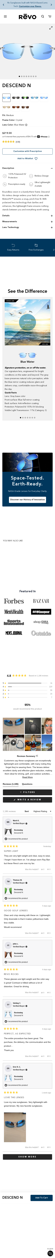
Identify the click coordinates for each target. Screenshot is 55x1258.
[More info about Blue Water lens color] (26, 125)
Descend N (18, 833)
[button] (3, 4)
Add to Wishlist (25, 159)
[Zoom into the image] (27, 51)
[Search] (43, 16)
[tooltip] (37, 756)
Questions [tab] (27, 785)
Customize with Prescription (27, 151)
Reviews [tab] (10, 785)
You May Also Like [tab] (13, 541)
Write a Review (34, 801)
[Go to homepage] (27, 16)
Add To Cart (41, 1198)
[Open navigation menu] (5, 16)
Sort (27, 811)
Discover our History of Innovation (27, 500)
